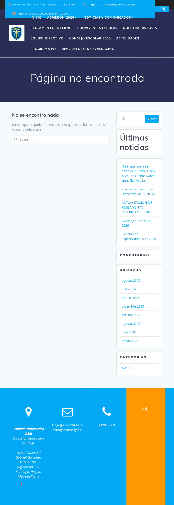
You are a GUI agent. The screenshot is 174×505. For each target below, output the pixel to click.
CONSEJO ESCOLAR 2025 (90, 38)
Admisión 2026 (60, 17)
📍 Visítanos (28, 485)
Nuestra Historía (140, 28)
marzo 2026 (130, 298)
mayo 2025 (130, 341)
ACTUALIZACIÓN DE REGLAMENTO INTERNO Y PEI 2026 (137, 207)
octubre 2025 (131, 315)
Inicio (36, 17)
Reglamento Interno (51, 28)
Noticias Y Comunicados (107, 17)
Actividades (127, 38)
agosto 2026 (131, 280)
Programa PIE (43, 48)
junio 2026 (129, 289)
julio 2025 (129, 332)
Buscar (152, 119)
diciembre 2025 (133, 306)
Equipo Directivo (47, 38)
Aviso (126, 368)
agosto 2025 (131, 323)
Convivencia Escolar (97, 28)
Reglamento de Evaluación (88, 48)
